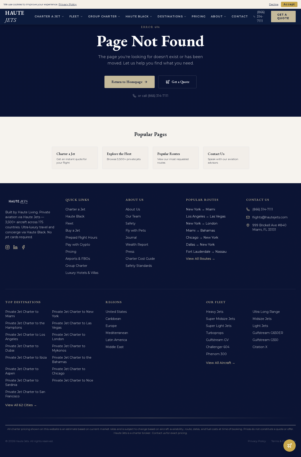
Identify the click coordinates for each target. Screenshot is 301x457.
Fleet (74, 16)
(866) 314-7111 (262, 209)
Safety (131, 223)
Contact (240, 16)
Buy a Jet (72, 230)
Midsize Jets (262, 319)
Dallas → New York (200, 245)
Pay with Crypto (77, 245)
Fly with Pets (136, 230)
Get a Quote (283, 16)
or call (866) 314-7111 (153, 96)
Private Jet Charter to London (68, 337)
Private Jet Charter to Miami (22, 314)
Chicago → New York (202, 238)
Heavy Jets (214, 312)
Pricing (199, 16)
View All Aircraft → (220, 363)
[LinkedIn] (15, 247)
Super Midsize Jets (220, 319)
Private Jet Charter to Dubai (22, 348)
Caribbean (113, 319)
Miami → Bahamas (200, 230)
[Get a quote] (289, 445)
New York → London (201, 223)
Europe (111, 326)
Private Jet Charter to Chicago (68, 371)
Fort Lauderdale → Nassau (206, 252)
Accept (289, 4)
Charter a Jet (48, 16)
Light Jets (260, 326)
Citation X (260, 347)
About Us (133, 209)
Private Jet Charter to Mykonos (68, 348)
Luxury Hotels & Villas (81, 273)
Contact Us (257, 200)
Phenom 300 (216, 354)
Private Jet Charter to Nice (72, 380)
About (217, 16)
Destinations (170, 16)
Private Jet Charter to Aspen (22, 371)
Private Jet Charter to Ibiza (26, 357)
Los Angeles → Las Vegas (205, 216)
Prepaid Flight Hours (81, 238)
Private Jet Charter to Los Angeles (25, 337)
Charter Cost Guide (140, 259)
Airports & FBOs (77, 259)
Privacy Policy (257, 441)
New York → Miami (200, 209)
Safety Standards (139, 266)
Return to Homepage (126, 81)
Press (130, 252)
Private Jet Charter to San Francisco (25, 394)
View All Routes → (200, 259)
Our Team (133, 216)
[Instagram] (7, 247)
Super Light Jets (218, 326)
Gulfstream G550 (265, 340)
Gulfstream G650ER (268, 333)
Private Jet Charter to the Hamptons (25, 325)
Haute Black (137, 16)
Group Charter (102, 16)
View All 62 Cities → (21, 405)
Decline (273, 4)
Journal (131, 238)
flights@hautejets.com (270, 217)
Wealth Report (137, 245)
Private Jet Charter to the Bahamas (71, 360)
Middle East (115, 347)
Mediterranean (117, 333)
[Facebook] (23, 247)
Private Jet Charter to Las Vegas (71, 325)
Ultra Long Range (266, 312)
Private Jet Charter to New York (72, 314)
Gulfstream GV (217, 340)
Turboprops (214, 333)
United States (116, 312)
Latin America (116, 340)
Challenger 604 (217, 347)
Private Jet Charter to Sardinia (22, 382)
